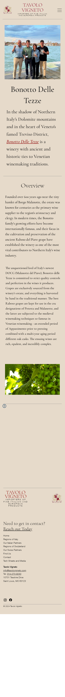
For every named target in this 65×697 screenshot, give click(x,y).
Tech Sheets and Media (14, 560)
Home (6, 535)
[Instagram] (5, 600)
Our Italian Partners (12, 542)
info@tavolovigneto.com (14, 570)
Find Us (7, 553)
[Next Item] (54, 379)
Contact (7, 557)
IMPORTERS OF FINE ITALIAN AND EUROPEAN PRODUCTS (32, 14)
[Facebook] (10, 600)
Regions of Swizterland (14, 546)
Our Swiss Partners (12, 550)
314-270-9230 (14, 574)
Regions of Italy (10, 539)
